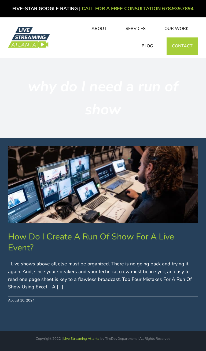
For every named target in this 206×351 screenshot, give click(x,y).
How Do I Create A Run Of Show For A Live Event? (91, 242)
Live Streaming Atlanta (81, 338)
